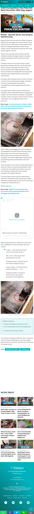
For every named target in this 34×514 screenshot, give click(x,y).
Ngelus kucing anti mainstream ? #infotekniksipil (14, 233)
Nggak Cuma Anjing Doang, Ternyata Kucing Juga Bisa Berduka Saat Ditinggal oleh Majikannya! (15, 191)
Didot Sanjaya (10, 12)
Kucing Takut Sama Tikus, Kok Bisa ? (14, 331)
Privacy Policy (17, 498)
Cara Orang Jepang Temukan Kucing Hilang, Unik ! (17, 327)
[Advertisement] (17, 371)
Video (20, 5)
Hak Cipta (14, 495)
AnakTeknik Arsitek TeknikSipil (18, 236)
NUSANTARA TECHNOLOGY (19, 471)
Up (31, 509)
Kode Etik (28, 495)
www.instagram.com (22, 314)
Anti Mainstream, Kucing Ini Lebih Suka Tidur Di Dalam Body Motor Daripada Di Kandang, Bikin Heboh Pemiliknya (16, 106)
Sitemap (24, 498)
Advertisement (7, 495)
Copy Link (30, 512)
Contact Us (22, 495)
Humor (2, 407)
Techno (13, 5)
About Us (10, 498)
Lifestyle (5, 5)
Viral (2, 430)
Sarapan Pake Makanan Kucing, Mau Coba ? (16, 324)
